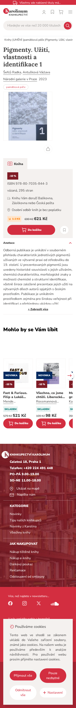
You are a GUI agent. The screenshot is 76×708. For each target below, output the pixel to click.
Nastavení (55, 692)
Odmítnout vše (23, 692)
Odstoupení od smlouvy (27, 576)
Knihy (8, 40)
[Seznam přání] (52, 12)
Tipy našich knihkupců (25, 520)
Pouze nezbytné (53, 675)
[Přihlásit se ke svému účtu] (44, 12)
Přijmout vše (23, 675)
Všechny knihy (20, 532)
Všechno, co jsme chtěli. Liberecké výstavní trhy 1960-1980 (49, 395)
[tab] (15, 163)
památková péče (34, 40)
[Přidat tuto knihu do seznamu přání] (64, 230)
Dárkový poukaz (21, 564)
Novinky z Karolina (23, 526)
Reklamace (18, 570)
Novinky (15, 514)
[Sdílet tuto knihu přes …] (48, 149)
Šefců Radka (12, 72)
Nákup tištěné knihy (24, 552)
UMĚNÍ (17, 40)
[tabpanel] (38, 203)
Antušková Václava (36, 72)
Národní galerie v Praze (20, 79)
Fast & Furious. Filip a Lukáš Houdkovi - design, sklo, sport (18, 395)
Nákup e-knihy (20, 558)
